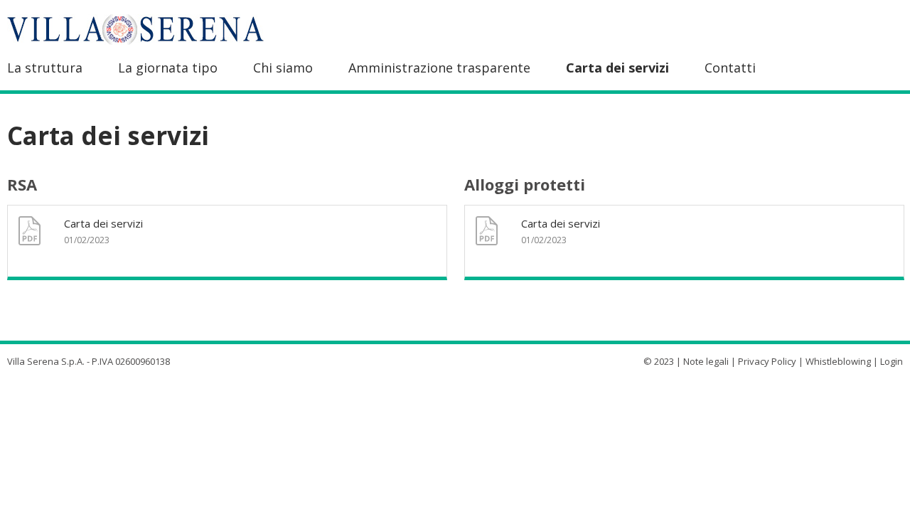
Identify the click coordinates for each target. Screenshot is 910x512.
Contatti (730, 67)
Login (891, 361)
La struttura (44, 67)
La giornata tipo (168, 67)
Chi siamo (283, 67)
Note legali (706, 361)
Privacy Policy (767, 361)
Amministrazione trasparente (439, 67)
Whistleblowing (838, 361)
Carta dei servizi (617, 67)
